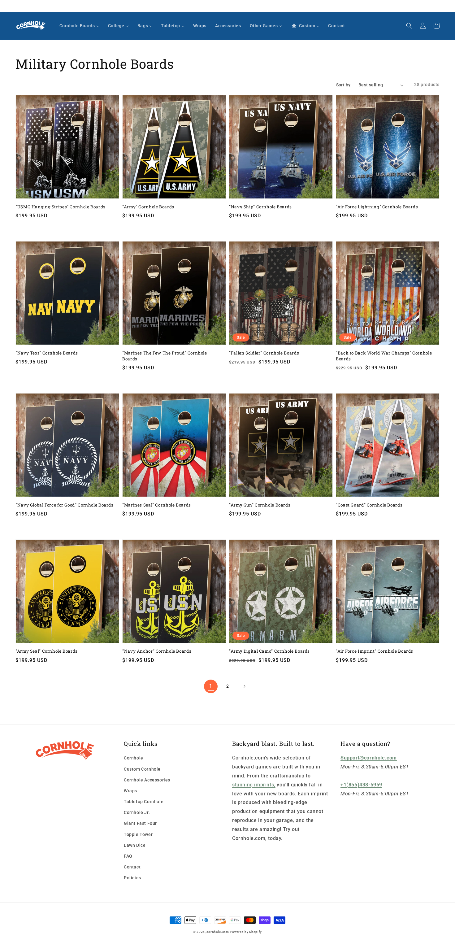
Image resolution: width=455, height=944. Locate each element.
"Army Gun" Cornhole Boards (259, 505)
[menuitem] (79, 25)
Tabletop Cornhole (143, 801)
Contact (132, 866)
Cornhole (133, 757)
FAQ (128, 856)
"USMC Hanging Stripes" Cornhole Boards (60, 207)
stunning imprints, (253, 785)
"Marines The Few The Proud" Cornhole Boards (164, 356)
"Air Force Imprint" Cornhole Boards (374, 651)
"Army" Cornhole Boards (148, 207)
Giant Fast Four (140, 823)
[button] (409, 26)
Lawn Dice (134, 845)
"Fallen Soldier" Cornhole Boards (264, 353)
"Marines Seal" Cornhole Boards (156, 505)
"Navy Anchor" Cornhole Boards (156, 651)
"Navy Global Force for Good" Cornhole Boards (64, 505)
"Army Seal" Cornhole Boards (46, 651)
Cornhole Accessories (147, 779)
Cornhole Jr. (137, 812)
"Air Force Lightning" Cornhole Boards (377, 207)
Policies (132, 877)
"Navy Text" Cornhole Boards (46, 353)
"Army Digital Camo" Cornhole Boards (269, 651)
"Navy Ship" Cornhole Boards (260, 207)
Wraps (130, 790)
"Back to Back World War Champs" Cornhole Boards (384, 356)
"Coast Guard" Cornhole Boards (369, 505)
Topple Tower (138, 834)
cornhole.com (217, 931)
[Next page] (244, 686)
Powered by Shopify (246, 931)
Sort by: (344, 84)
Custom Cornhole (142, 769)
